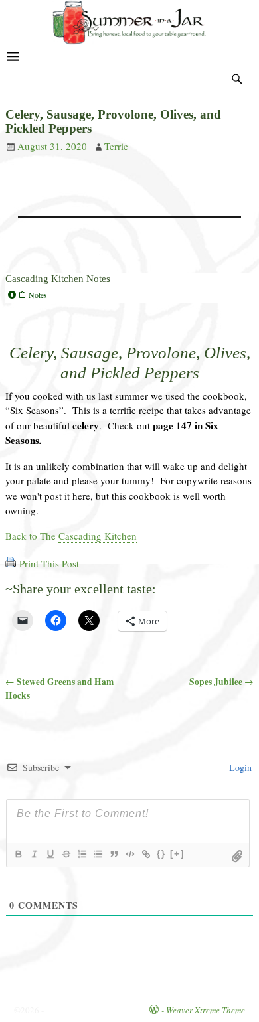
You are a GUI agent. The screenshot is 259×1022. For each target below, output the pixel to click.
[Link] (145, 854)
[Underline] (50, 854)
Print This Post (49, 563)
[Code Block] (129, 854)
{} (161, 854)
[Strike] (66, 854)
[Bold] (18, 854)
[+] (177, 854)
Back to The (71, 535)
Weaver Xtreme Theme (205, 1010)
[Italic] (34, 854)
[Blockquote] (114, 854)
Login (239, 767)
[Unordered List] (98, 854)
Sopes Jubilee (221, 681)
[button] (129, 294)
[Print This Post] (10, 563)
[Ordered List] (82, 854)
